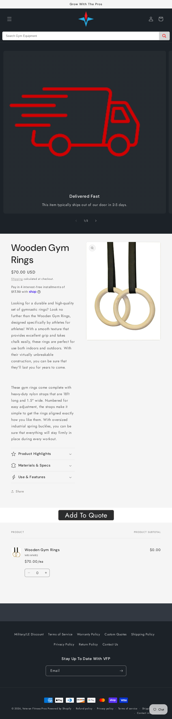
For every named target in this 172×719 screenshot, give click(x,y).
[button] (9, 19)
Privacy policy (105, 708)
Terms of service (128, 708)
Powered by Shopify (59, 708)
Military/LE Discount (29, 634)
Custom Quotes (116, 634)
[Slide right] (96, 221)
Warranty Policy (88, 634)
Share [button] (20, 491)
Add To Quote (86, 515)
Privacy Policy (64, 644)
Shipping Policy (142, 634)
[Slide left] (76, 221)
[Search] (164, 36)
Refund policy (84, 708)
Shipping (17, 279)
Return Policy (88, 644)
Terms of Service (60, 634)
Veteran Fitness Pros (34, 708)
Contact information (149, 713)
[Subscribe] (121, 671)
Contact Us (110, 644)
